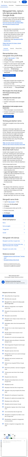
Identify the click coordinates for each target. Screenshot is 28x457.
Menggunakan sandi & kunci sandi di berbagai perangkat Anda (15, 354)
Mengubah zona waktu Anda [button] (9, 249)
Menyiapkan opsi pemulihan (11, 315)
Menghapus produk (9, 384)
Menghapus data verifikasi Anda (12, 401)
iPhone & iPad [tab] (19, 48)
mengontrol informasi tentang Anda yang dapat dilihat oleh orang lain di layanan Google (13, 22)
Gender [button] (4, 232)
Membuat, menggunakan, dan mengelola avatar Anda (14, 307)
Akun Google (11, 58)
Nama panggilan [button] (6, 226)
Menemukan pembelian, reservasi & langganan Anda (15, 368)
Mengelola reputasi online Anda (12, 350)
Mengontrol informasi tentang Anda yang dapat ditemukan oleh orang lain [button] (13, 245)
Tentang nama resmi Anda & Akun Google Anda (14, 373)
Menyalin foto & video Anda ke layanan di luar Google (15, 328)
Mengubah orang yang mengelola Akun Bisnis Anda (15, 391)
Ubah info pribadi (8, 116)
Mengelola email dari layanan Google (13, 404)
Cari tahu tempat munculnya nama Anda (15, 144)
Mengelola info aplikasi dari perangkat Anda (14, 398)
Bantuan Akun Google (10, 2)
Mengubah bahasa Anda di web (11, 260)
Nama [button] (4, 222)
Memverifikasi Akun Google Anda (12, 296)
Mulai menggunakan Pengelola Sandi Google (15, 345)
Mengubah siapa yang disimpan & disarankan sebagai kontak (15, 341)
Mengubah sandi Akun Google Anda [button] (11, 241)
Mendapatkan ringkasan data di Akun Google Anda (15, 408)
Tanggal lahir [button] (6, 229)
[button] (2, 2)
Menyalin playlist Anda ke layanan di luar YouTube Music (13, 333)
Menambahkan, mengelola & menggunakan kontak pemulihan (14, 420)
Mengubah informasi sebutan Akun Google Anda (14, 312)
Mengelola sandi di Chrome (11, 347)
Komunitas (11, 5)
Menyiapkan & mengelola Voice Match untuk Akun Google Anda (14, 415)
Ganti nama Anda (8, 215)
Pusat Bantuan (4, 5)
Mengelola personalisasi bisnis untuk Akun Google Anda (14, 380)
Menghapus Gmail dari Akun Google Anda (14, 387)
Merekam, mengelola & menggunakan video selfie (14, 424)
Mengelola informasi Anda (9, 292)
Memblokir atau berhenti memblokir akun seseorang (14, 359)
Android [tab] (12, 48)
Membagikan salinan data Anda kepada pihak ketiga (15, 324)
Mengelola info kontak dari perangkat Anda (14, 337)
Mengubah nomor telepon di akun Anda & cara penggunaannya (15, 319)
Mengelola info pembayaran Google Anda (14, 395)
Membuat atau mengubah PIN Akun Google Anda (14, 363)
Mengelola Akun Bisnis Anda (11, 377)
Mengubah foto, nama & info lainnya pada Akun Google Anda (14, 302)
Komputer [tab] (6, 48)
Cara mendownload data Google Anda (13, 411)
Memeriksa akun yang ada (10, 299)
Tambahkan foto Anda (9, 75)
